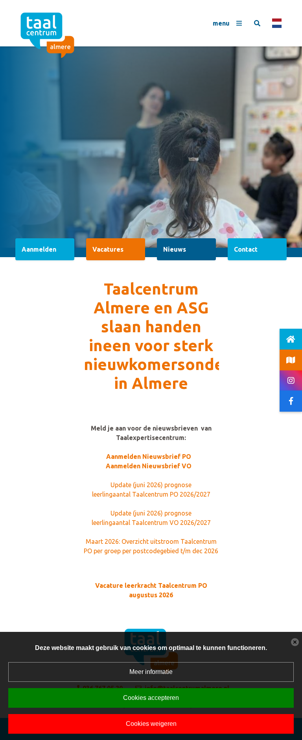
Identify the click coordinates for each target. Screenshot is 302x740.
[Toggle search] (257, 23)
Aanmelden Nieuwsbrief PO (148, 456)
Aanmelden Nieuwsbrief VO (149, 465)
